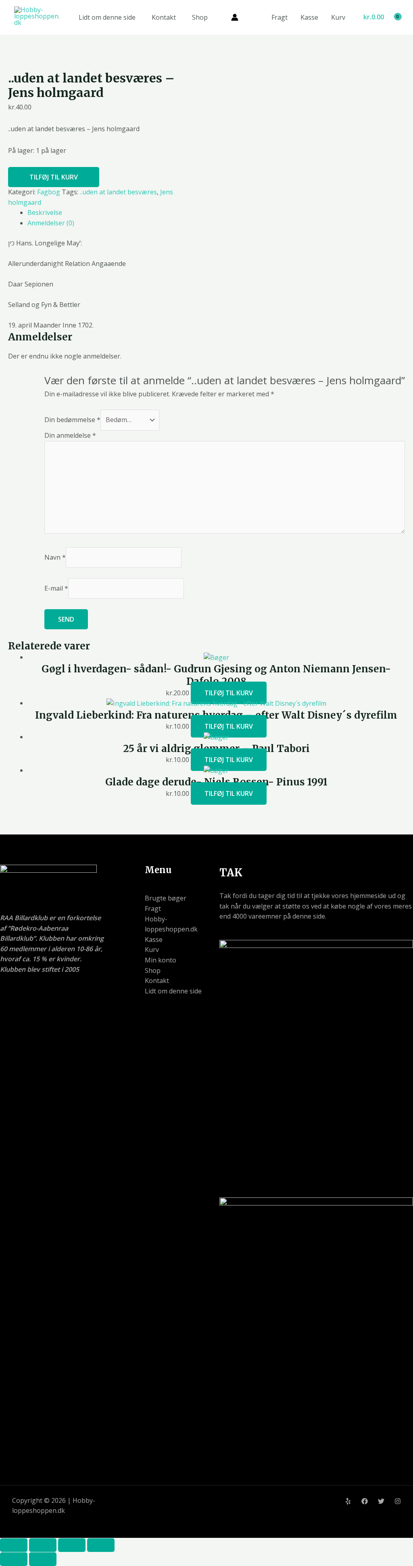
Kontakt (164, 17)
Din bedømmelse (72, 419)
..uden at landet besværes (118, 192)
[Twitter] (381, 1501)
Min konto (160, 960)
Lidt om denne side (107, 17)
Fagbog (48, 192)
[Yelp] (348, 1501)
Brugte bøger (165, 898)
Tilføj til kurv (53, 177)
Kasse (309, 17)
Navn (55, 557)
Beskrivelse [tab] (44, 212)
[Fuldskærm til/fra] (42, 1545)
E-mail (56, 588)
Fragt (279, 17)
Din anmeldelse (70, 435)
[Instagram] (397, 1501)
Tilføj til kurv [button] (228, 692)
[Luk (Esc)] (101, 1545)
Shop (200, 17)
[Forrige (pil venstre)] (13, 1559)
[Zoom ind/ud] (13, 1545)
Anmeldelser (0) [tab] (50, 222)
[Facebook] (364, 1501)
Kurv (338, 17)
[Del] (72, 1545)
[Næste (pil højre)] (42, 1559)
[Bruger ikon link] (234, 17)
